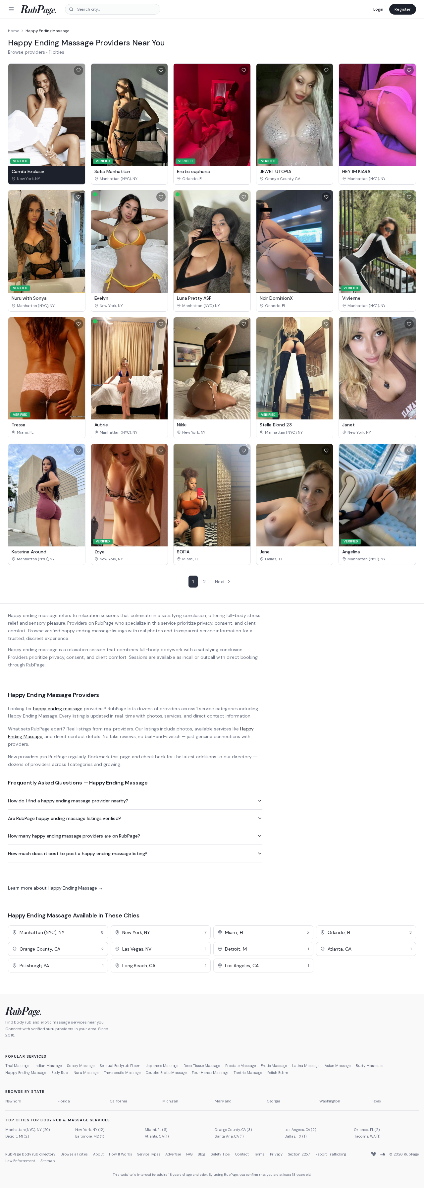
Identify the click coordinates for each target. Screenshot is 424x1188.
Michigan (170, 1101)
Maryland (223, 1101)
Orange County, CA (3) (233, 1129)
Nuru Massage (86, 1072)
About (98, 1154)
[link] (47, 179)
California (118, 1101)
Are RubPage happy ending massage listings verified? (64, 818)
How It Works (120, 1154)
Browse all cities (74, 1154)
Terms (259, 1154)
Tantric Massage (248, 1072)
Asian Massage (337, 1065)
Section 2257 (299, 1154)
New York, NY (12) (90, 1129)
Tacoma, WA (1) (367, 1136)
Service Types (148, 1154)
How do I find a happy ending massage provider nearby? (68, 801)
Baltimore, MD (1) (89, 1136)
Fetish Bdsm (277, 1072)
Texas (376, 1101)
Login (378, 9)
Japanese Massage (162, 1065)
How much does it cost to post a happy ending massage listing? (77, 853)
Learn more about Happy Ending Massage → (55, 888)
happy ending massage (57, 709)
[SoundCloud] (382, 1154)
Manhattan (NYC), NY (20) (27, 1129)
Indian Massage (48, 1065)
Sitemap (47, 1160)
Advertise (173, 1154)
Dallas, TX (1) (296, 1136)
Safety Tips (220, 1154)
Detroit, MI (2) (17, 1136)
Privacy (276, 1154)
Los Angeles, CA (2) (300, 1129)
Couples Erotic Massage (166, 1072)
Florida (64, 1101)
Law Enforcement (20, 1160)
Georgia (273, 1101)
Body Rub (59, 1072)
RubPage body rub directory (30, 1154)
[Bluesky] (374, 1154)
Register (403, 9)
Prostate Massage (240, 1065)
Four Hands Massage (210, 1072)
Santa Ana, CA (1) (229, 1136)
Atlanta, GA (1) (157, 1136)
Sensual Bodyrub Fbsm (120, 1065)
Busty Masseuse (369, 1065)
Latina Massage (305, 1065)
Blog (201, 1154)
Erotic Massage (274, 1065)
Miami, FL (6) (156, 1129)
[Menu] (11, 9)
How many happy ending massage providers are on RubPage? (74, 836)
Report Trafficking (330, 1154)
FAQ (189, 1154)
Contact (242, 1154)
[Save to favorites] (78, 70)
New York (13, 1101)
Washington (329, 1101)
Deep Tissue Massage (202, 1065)
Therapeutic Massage (122, 1072)
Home (13, 30)
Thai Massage (17, 1065)
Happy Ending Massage (25, 1072)
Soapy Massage (80, 1065)
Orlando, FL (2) (367, 1129)
